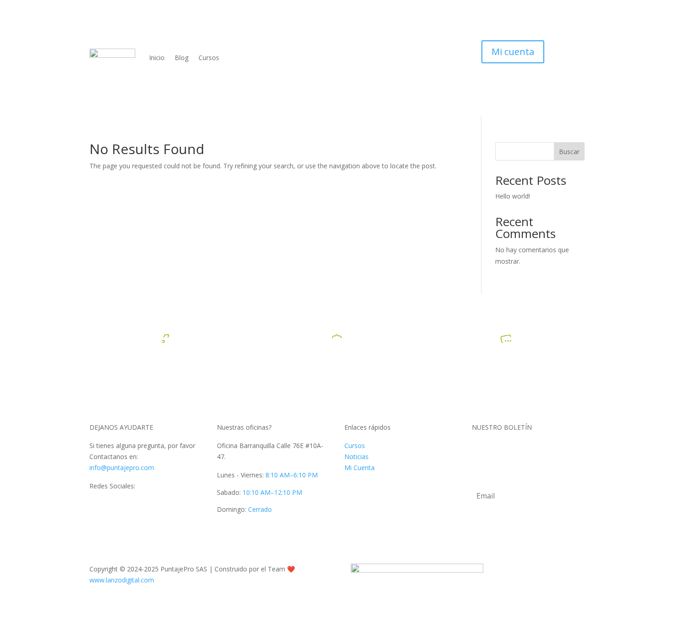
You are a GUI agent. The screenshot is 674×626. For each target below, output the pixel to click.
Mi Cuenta (359, 467)
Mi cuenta (513, 51)
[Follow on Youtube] (133, 506)
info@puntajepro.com (121, 467)
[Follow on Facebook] (96, 506)
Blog (181, 57)
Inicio (157, 57)
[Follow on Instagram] (170, 506)
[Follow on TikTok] (151, 506)
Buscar (569, 151)
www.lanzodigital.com (121, 580)
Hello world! (512, 196)
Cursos (209, 57)
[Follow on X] (115, 506)
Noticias (356, 456)
